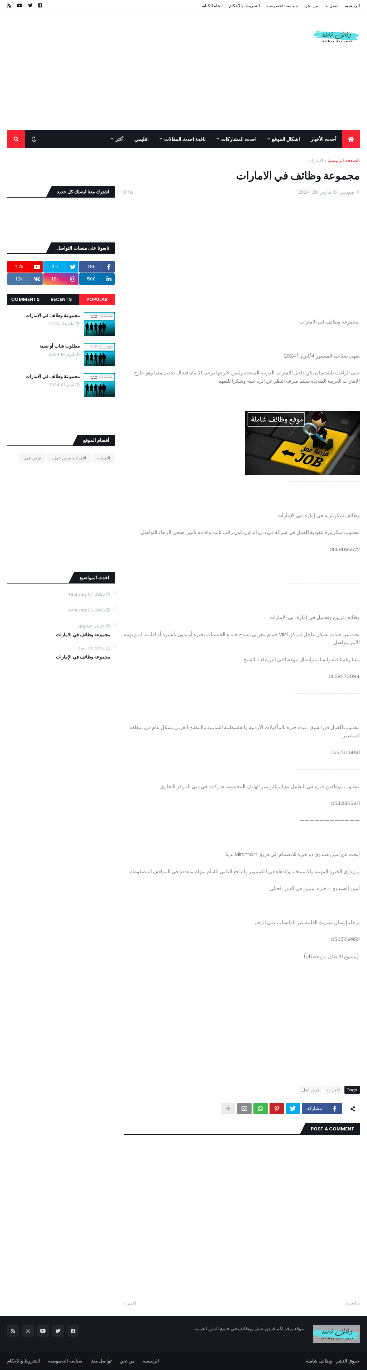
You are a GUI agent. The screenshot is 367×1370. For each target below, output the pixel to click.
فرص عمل (310, 1090)
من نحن (311, 6)
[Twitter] (293, 1108)
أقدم (131, 1303)
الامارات (315, 160)
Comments (25, 299)
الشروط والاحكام (244, 6)
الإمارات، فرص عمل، (69, 458)
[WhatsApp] (260, 1108)
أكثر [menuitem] (119, 139)
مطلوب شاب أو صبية (59, 346)
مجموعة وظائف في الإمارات (83, 657)
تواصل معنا (101, 1360)
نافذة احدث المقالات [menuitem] (185, 139)
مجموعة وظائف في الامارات (52, 315)
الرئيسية (352, 6)
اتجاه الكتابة (212, 6)
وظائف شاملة (319, 1360)
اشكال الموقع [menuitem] (286, 139)
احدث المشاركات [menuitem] (239, 139)
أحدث (350, 1303)
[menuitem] (351, 139)
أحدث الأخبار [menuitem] (324, 139)
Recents (61, 299)
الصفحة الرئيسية (344, 160)
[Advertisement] (137, 71)
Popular (97, 299)
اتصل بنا (331, 6)
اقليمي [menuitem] (141, 139)
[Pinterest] (277, 1108)
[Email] (244, 1108)
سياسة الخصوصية (282, 6)
